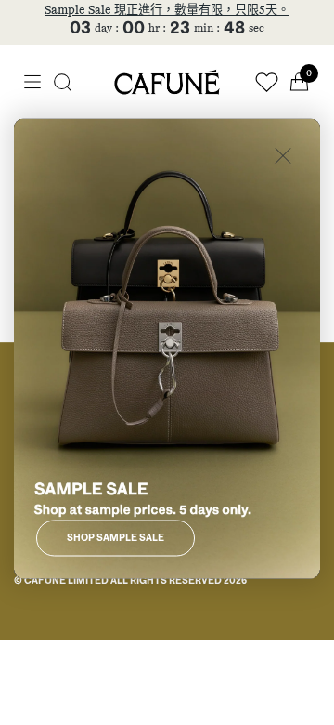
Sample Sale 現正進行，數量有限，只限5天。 (167, 11)
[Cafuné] (167, 82)
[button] (62, 82)
